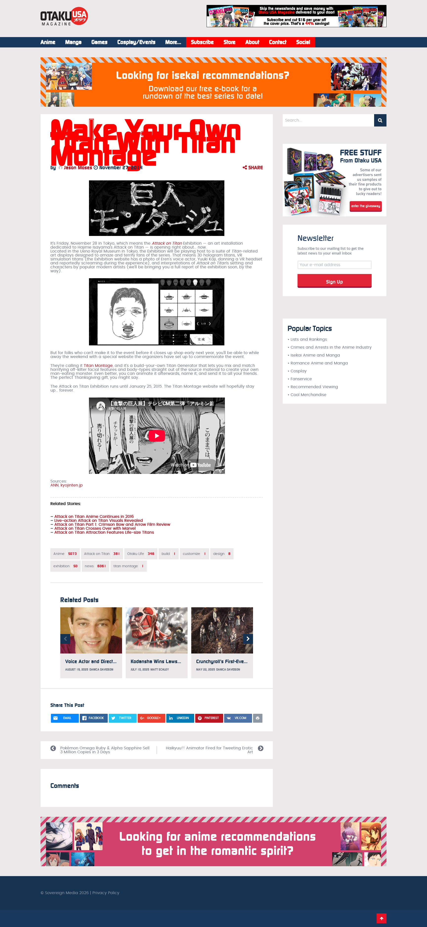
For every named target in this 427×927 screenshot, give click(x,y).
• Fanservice (300, 379)
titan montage (128, 566)
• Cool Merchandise (307, 395)
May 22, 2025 (205, 669)
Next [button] (248, 639)
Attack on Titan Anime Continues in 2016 (94, 517)
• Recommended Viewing (313, 387)
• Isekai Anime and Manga (314, 355)
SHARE (255, 167)
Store (229, 42)
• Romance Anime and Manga (318, 363)
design (222, 554)
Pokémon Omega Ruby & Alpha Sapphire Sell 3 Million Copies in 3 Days (104, 750)
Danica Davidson (101, 669)
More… (173, 42)
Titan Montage (98, 366)
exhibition (65, 566)
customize (194, 554)
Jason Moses (77, 167)
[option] (91, 642)
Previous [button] (65, 639)
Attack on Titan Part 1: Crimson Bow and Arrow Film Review (112, 525)
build (169, 554)
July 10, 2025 (140, 669)
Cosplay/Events (136, 42)
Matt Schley (159, 669)
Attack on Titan (102, 554)
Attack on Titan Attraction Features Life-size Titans (104, 532)
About (252, 42)
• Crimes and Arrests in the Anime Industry (330, 347)
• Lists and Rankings (307, 339)
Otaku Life (140, 554)
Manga (73, 42)
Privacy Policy (105, 893)
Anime (48, 42)
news (95, 566)
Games (99, 42)
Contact (277, 42)
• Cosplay (297, 371)
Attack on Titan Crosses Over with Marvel (95, 528)
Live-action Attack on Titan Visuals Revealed (98, 521)
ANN (54, 485)
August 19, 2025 (76, 669)
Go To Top (381, 918)
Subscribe (202, 42)
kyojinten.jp (72, 485)
